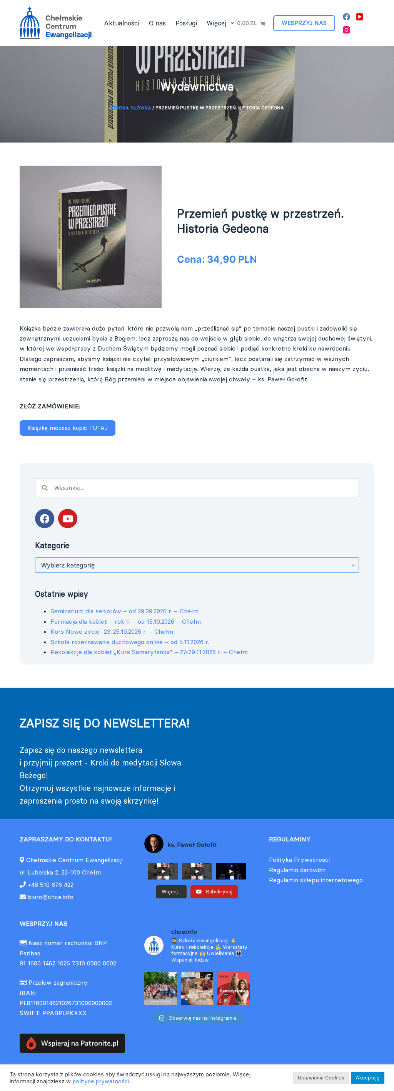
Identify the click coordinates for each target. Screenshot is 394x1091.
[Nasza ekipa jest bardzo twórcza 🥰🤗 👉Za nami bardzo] (197, 988)
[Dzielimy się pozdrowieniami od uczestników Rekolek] (160, 988)
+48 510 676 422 (50, 884)
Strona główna (130, 108)
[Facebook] (346, 16)
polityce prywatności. (101, 1081)
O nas (157, 23)
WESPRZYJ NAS (304, 23)
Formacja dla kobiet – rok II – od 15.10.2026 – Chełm (125, 621)
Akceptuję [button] (368, 1077)
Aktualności (121, 23)
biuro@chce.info (49, 897)
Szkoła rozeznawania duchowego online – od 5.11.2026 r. (129, 642)
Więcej (216, 23)
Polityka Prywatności (299, 859)
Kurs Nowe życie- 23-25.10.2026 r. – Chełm (111, 631)
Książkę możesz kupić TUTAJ (67, 427)
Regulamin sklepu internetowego (316, 880)
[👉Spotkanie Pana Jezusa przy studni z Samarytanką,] (233, 988)
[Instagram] (346, 30)
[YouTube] (359, 16)
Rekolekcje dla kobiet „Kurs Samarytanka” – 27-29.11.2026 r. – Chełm (149, 652)
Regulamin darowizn (297, 870)
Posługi (186, 23)
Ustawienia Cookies (321, 1077)
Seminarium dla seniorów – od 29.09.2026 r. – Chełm (124, 611)
